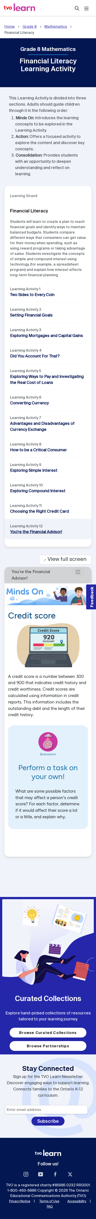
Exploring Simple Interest (33, 470)
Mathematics (55, 26)
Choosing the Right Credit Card (39, 511)
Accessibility (76, 1201)
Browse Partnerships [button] (48, 1046)
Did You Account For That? (35, 356)
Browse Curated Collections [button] (48, 1033)
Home (9, 26)
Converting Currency (29, 403)
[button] (91, 596)
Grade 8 (30, 26)
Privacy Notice (19, 1201)
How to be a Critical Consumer (38, 449)
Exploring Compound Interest (37, 490)
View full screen (65, 559)
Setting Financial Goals (31, 315)
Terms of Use (49, 1201)
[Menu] (86, 8)
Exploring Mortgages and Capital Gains (46, 335)
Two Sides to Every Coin (32, 294)
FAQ (50, 1206)
